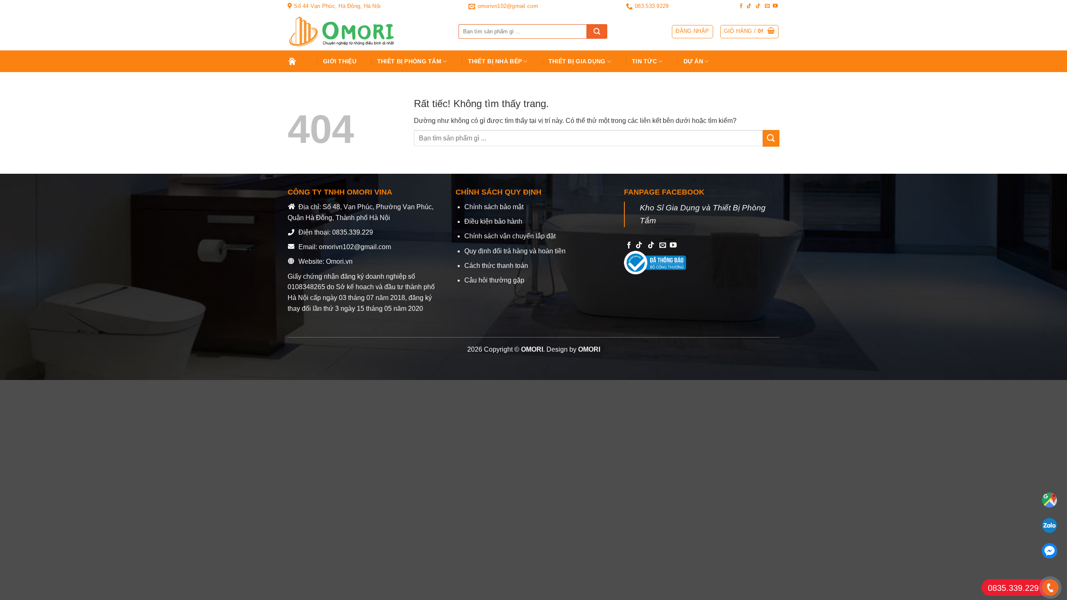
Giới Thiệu (339, 61)
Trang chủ (298, 61)
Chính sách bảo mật (493, 206)
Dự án (693, 61)
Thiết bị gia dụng (577, 61)
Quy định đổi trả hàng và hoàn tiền (515, 251)
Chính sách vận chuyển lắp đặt (510, 236)
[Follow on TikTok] (748, 6)
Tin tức (644, 61)
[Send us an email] (767, 6)
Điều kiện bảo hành (493, 221)
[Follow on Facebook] (741, 6)
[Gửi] (596, 31)
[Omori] (367, 31)
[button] (749, 31)
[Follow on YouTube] (775, 6)
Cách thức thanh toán (496, 265)
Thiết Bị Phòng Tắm (409, 61)
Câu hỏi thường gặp (494, 280)
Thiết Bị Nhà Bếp (495, 61)
